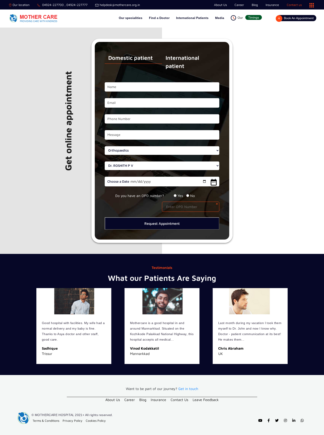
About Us (220, 5)
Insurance (272, 5)
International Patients (192, 18)
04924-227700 (52, 5)
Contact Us (179, 400)
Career (239, 5)
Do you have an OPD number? (139, 196)
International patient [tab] (182, 61)
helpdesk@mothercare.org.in (120, 5)
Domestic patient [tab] (130, 57)
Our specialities (130, 18)
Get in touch (188, 389)
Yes (180, 196)
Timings (253, 17)
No (192, 196)
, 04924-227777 (76, 5)
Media (219, 18)
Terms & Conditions (46, 420)
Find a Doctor (159, 18)
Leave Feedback (206, 400)
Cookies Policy (96, 420)
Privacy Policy (72, 420)
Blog (255, 5)
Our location (21, 5)
